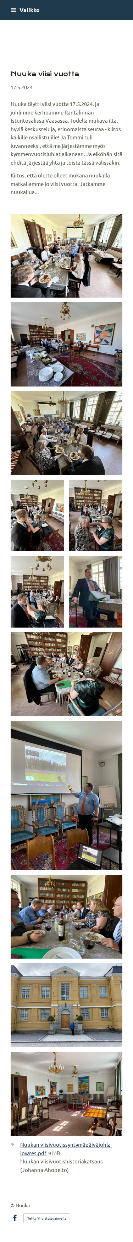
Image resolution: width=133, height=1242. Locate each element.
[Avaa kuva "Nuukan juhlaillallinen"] (66, 256)
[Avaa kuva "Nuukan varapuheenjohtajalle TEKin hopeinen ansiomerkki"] (37, 591)
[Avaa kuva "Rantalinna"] (66, 1005)
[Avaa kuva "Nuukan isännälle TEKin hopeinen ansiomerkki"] (95, 515)
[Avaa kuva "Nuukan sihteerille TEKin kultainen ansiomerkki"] (37, 515)
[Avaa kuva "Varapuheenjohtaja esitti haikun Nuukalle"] (95, 591)
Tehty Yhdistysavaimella (46, 1218)
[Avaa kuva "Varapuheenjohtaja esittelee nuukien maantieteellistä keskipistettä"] (66, 795)
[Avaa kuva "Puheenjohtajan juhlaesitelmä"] (66, 344)
